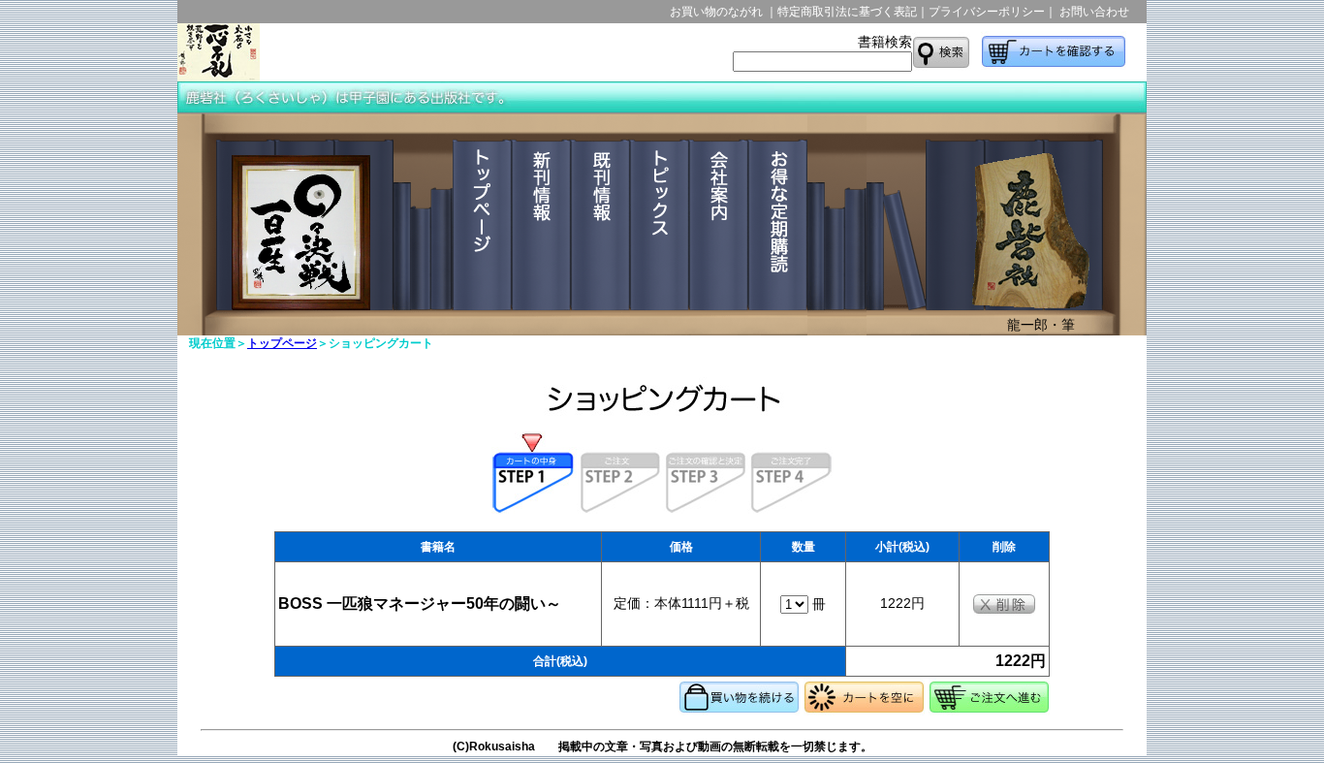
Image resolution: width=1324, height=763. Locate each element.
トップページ (282, 343)
